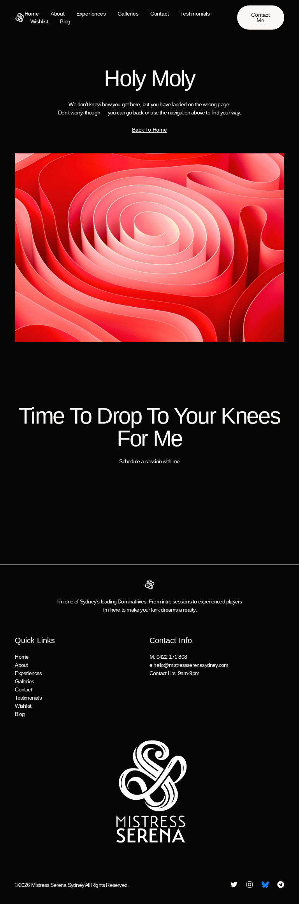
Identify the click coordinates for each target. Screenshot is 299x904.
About (58, 14)
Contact (159, 14)
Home (32, 14)
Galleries (128, 14)
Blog (65, 21)
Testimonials (195, 14)
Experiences (91, 14)
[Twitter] (233, 884)
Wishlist (39, 21)
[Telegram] (280, 884)
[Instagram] (249, 884)
